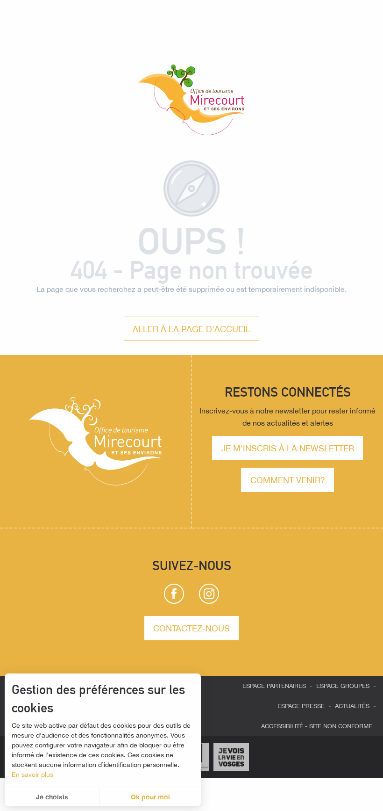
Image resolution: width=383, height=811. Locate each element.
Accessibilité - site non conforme (316, 726)
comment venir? (287, 480)
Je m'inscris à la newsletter (287, 448)
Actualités (352, 706)
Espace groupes (342, 685)
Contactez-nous (191, 628)
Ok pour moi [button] (150, 797)
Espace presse (301, 706)
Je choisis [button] (52, 797)
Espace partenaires (274, 685)
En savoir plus (32, 774)
